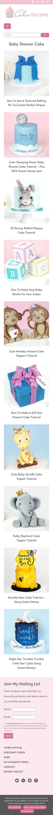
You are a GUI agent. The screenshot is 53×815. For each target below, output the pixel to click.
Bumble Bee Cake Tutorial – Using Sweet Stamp (26, 599)
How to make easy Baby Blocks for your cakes (26, 292)
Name (7, 709)
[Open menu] (7, 26)
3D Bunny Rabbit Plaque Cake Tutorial (26, 230)
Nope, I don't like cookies (34, 807)
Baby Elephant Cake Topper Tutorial (26, 538)
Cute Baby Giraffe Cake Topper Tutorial (26, 476)
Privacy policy (27, 811)
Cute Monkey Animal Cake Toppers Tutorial (26, 353)
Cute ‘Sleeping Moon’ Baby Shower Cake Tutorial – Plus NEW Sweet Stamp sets (26, 166)
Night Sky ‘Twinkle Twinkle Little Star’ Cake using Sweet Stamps (26, 663)
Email (7, 717)
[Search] (45, 35)
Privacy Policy (8, 730)
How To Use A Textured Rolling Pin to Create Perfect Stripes (26, 103)
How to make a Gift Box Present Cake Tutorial (26, 415)
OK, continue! (14, 807)
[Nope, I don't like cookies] (49, 805)
